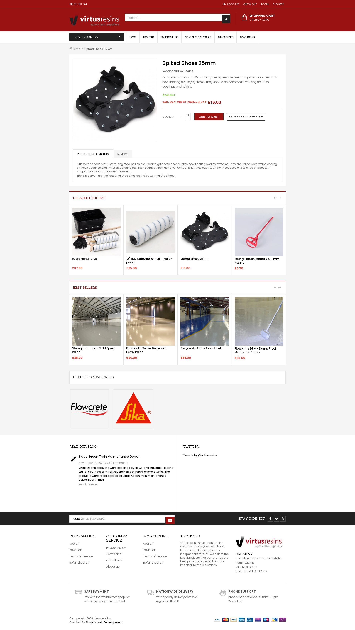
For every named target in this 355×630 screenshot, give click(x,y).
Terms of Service (81, 556)
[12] (150, 232)
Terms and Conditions (114, 557)
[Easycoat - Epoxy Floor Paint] (204, 321)
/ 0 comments (116, 463)
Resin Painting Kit (84, 259)
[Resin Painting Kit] (96, 232)
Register (278, 4)
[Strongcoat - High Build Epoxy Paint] (96, 321)
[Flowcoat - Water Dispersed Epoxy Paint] (150, 321)
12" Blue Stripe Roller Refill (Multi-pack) (149, 260)
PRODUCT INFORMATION (93, 154)
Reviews (123, 154)
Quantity (168, 116)
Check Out (250, 4)
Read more (86, 484)
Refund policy (79, 562)
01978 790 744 (78, 4)
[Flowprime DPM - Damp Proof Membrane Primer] (259, 321)
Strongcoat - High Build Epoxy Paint (93, 350)
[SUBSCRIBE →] (170, 520)
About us (112, 566)
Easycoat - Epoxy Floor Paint (200, 348)
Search (74, 544)
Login (264, 4)
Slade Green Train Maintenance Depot (109, 456)
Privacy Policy (116, 548)
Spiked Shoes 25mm (194, 259)
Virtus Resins (183, 71)
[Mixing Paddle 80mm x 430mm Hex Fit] (259, 232)
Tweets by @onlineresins (200, 455)
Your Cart (76, 550)
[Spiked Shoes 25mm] (204, 232)
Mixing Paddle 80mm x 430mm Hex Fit (257, 261)
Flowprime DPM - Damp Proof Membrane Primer (255, 350)
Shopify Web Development (104, 622)
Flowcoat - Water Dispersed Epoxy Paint (146, 350)
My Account (231, 4)
